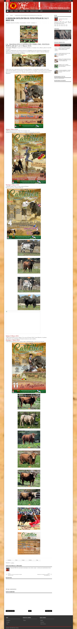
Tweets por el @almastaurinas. (59, 78)
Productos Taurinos (34, 11)
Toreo (27, 11)
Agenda (11, 11)
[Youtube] (60, 0)
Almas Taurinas (16, 627)
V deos (41, 11)
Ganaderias (42, 622)
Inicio (7, 15)
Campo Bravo (21, 11)
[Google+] (56, 0)
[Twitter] (59, 0)
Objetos (24, 620)
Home (7, 11)
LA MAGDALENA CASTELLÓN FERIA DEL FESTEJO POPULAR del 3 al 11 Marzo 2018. (27, 19)
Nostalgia (7, 622)
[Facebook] (57, 0)
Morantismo (8, 620)
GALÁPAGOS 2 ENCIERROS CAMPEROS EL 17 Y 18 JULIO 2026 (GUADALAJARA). (27, 0)
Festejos (16, 11)
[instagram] (61, 0)
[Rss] (55, 0)
